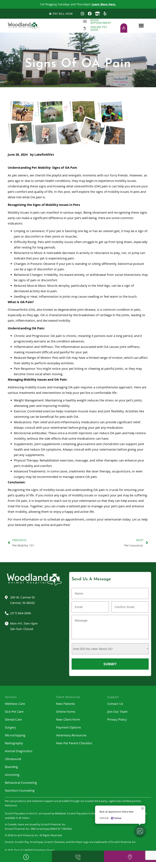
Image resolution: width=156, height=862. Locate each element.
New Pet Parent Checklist (74, 743)
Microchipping (15, 735)
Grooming (12, 775)
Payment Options (68, 727)
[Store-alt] (97, 13)
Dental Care (13, 719)
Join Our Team (117, 712)
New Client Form (68, 719)
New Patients (65, 704)
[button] (141, 25)
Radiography (14, 743)
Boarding (11, 767)
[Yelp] (105, 13)
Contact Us (115, 704)
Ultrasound (13, 759)
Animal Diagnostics (19, 751)
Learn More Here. (104, 4)
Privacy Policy (117, 719)
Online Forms (65, 712)
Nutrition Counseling (20, 790)
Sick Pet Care (14, 712)
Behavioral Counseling (21, 783)
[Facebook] (90, 13)
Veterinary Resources (71, 735)
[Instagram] (82, 13)
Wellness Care (15, 704)
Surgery (10, 727)
